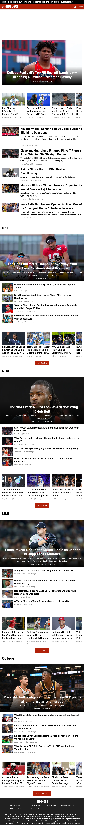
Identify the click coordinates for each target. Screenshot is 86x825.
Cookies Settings (36, 809)
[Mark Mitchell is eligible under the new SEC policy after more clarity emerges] (42, 688)
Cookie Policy (35, 806)
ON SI (10, 2)
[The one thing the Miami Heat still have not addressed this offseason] (13, 487)
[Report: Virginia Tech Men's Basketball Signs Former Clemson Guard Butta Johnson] (38, 775)
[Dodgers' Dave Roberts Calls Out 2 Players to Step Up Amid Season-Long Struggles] (42, 594)
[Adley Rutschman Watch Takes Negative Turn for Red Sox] (42, 573)
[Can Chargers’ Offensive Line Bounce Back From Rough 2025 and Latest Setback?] (13, 106)
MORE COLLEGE (42, 793)
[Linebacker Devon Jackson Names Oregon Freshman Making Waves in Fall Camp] (42, 739)
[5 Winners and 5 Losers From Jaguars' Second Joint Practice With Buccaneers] (42, 318)
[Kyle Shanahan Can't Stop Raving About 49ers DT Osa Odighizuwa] (42, 298)
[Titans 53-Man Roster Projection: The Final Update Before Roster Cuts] (38, 344)
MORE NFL (42, 363)
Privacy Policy (15, 806)
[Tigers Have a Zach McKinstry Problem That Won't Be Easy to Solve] (63, 106)
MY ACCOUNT (54, 2)
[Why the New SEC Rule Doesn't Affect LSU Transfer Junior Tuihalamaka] (42, 749)
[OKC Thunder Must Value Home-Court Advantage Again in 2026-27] (38, 487)
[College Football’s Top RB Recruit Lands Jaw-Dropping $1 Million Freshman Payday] (42, 62)
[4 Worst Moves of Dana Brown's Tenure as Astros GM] (42, 604)
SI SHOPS (45, 2)
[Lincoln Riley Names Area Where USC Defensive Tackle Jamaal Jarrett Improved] (42, 728)
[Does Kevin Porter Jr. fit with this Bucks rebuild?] (63, 487)
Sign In (80, 7)
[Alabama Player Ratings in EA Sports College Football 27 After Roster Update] (13, 775)
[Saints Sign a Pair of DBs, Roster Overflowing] (42, 174)
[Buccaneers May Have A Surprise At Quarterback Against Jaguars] (42, 287)
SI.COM (4, 2)
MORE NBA (42, 506)
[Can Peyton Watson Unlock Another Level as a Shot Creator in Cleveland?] (42, 431)
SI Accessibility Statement (19, 809)
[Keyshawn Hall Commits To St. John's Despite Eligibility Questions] (42, 136)
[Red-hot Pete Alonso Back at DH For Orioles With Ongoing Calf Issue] (38, 631)
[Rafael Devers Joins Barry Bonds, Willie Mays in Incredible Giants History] (42, 583)
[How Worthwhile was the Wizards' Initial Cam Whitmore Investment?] (42, 461)
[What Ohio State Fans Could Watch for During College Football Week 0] (42, 718)
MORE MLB (42, 650)
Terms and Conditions (67, 806)
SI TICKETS (27, 2)
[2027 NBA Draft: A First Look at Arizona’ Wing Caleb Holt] (42, 400)
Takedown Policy (50, 806)
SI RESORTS (37, 2)
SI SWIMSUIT (17, 2)
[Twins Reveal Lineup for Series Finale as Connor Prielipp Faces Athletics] (42, 543)
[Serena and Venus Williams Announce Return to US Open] (38, 106)
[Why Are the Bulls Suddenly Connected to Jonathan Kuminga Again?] (42, 441)
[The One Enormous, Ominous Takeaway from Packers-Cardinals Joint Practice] (42, 257)
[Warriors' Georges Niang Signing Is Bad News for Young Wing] (42, 451)
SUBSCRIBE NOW (67, 2)
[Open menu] (3, 6)
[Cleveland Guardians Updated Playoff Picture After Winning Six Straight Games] (42, 157)
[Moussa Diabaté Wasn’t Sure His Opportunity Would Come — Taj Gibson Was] (42, 192)
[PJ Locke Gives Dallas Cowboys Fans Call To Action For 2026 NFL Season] (13, 344)
